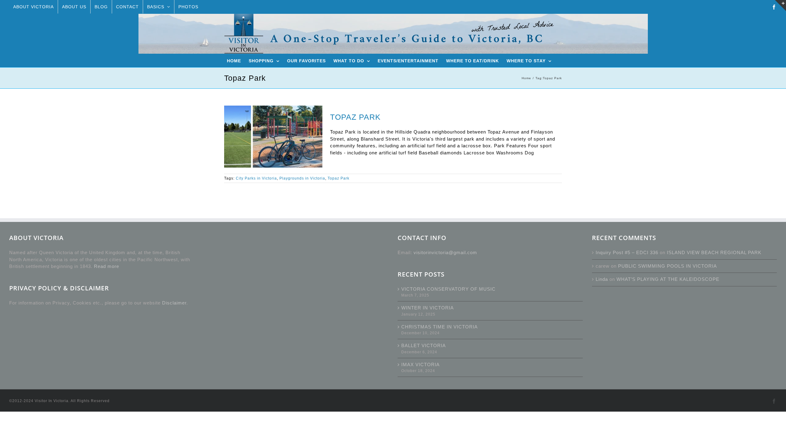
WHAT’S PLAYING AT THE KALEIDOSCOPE (668, 279)
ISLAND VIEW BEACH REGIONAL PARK (714, 252)
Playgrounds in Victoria (302, 178)
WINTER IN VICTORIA (427, 307)
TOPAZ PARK (355, 117)
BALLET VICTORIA (423, 345)
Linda (602, 279)
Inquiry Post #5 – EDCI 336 (627, 252)
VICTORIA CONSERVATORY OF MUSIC (448, 289)
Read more (106, 266)
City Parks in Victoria (256, 178)
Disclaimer (174, 302)
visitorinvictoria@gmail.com (445, 252)
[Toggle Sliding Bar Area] (780, 5)
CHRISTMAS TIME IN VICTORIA (439, 326)
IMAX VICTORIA (420, 364)
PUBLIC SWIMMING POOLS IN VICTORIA (667, 266)
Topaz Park (338, 178)
